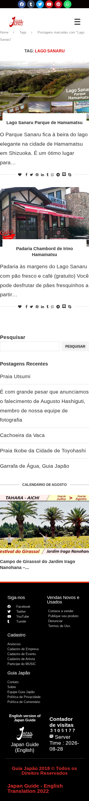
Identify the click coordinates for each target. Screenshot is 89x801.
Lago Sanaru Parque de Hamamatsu (44, 122)
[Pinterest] (58, 4)
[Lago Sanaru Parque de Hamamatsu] (44, 91)
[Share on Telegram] (58, 175)
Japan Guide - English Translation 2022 (35, 788)
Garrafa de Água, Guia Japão (34, 466)
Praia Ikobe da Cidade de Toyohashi (43, 450)
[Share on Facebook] (26, 175)
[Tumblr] (31, 4)
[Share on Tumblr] (47, 175)
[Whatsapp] (67, 4)
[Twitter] (40, 4)
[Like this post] (20, 175)
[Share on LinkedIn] (42, 175)
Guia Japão (18, 672)
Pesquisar (12, 337)
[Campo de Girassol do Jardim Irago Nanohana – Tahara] (44, 524)
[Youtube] (49, 4)
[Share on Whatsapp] (52, 175)
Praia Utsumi (15, 376)
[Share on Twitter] (31, 175)
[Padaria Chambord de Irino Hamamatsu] (44, 217)
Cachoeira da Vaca (22, 435)
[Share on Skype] (69, 175)
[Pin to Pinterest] (37, 175)
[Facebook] (22, 4)
